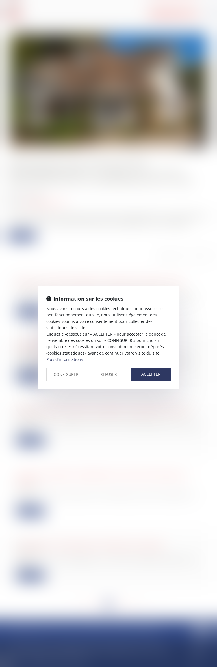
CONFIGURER (66, 374)
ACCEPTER (150, 374)
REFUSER (108, 374)
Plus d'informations (64, 359)
